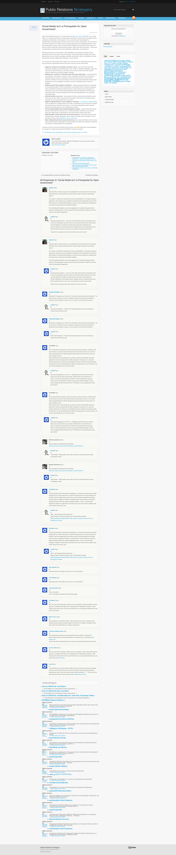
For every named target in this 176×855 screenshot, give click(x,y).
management (119, 74)
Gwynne (51, 187)
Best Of (100, 18)
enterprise (116, 68)
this (84, 98)
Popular (111, 56)
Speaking (43, 1)
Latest (118, 56)
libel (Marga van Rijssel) (57, 747)
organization (126, 75)
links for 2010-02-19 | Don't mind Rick (55, 691)
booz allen (112, 62)
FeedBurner (122, 36)
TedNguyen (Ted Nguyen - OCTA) (61, 728)
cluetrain (117, 65)
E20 (129, 66)
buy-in (106, 63)
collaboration (47, 132)
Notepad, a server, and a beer (69, 118)
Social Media (45, 18)
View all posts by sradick (59, 145)
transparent (74, 132)
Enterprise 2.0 (91, 18)
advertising (108, 60)
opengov (117, 75)
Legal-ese (50, 1)
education (108, 68)
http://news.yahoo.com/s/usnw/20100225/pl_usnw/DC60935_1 (66, 446)
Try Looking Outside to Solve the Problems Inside (55, 175)
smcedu (125, 80)
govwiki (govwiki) (55, 757)
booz (106, 62)
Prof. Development (70, 18)
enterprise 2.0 (126, 67)
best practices (122, 60)
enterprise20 (109, 69)
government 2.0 (111, 72)
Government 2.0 (57, 18)
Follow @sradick (107, 46)
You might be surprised (86, 101)
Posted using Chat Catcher (57, 707)
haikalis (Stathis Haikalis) (58, 766)
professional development (116, 78)
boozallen (122, 62)
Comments (132, 1)
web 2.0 (80, 132)
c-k (110, 63)
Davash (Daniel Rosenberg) (59, 709)
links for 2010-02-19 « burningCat (54, 686)
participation (59, 132)
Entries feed (108, 97)
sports (122, 81)
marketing (108, 75)
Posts (126, 1)
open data (78, 36)
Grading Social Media (92, 175)
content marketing (120, 66)
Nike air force (53, 617)
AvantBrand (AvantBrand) (58, 782)
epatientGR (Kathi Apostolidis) (60, 791)
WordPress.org (109, 102)
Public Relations (110, 18)
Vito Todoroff (52, 567)
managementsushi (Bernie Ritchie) (61, 719)
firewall (124, 69)
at (49, 189)
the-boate (62, 658)
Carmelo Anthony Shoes (56, 631)
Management (122, 18)
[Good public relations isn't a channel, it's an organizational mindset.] (66, 14)
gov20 (53, 132)
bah (114, 60)
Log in (106, 94)
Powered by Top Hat (45, 851)
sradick (53, 217)
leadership (109, 74)
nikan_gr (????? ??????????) (60, 774)
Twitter (83, 36)
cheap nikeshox (53, 588)
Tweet (33, 27)
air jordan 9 (52, 600)
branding (129, 62)
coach (50, 664)
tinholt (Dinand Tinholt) (57, 738)
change (119, 63)
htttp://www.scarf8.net (80, 674)
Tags (105, 56)
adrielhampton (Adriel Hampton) (60, 800)
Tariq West (52, 489)
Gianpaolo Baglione (54, 292)
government (117, 70)
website (85, 132)
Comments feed (109, 99)
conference (108, 66)
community (125, 65)
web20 (114, 83)
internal (122, 72)
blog (128, 60)
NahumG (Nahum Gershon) (59, 819)
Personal (81, 18)
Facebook (118, 69)
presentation (111, 77)
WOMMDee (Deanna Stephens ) (53, 700)
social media (66, 132)
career (114, 63)
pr (105, 76)
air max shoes (53, 647)
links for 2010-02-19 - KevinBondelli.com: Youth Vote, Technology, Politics (68, 695)
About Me (57, 1)
